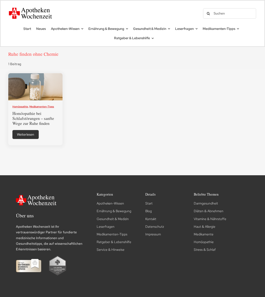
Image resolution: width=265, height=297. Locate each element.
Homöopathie (20, 106)
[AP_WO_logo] (31, 6)
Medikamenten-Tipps (41, 106)
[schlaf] (35, 75)
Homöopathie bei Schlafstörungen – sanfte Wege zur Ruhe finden (33, 118)
